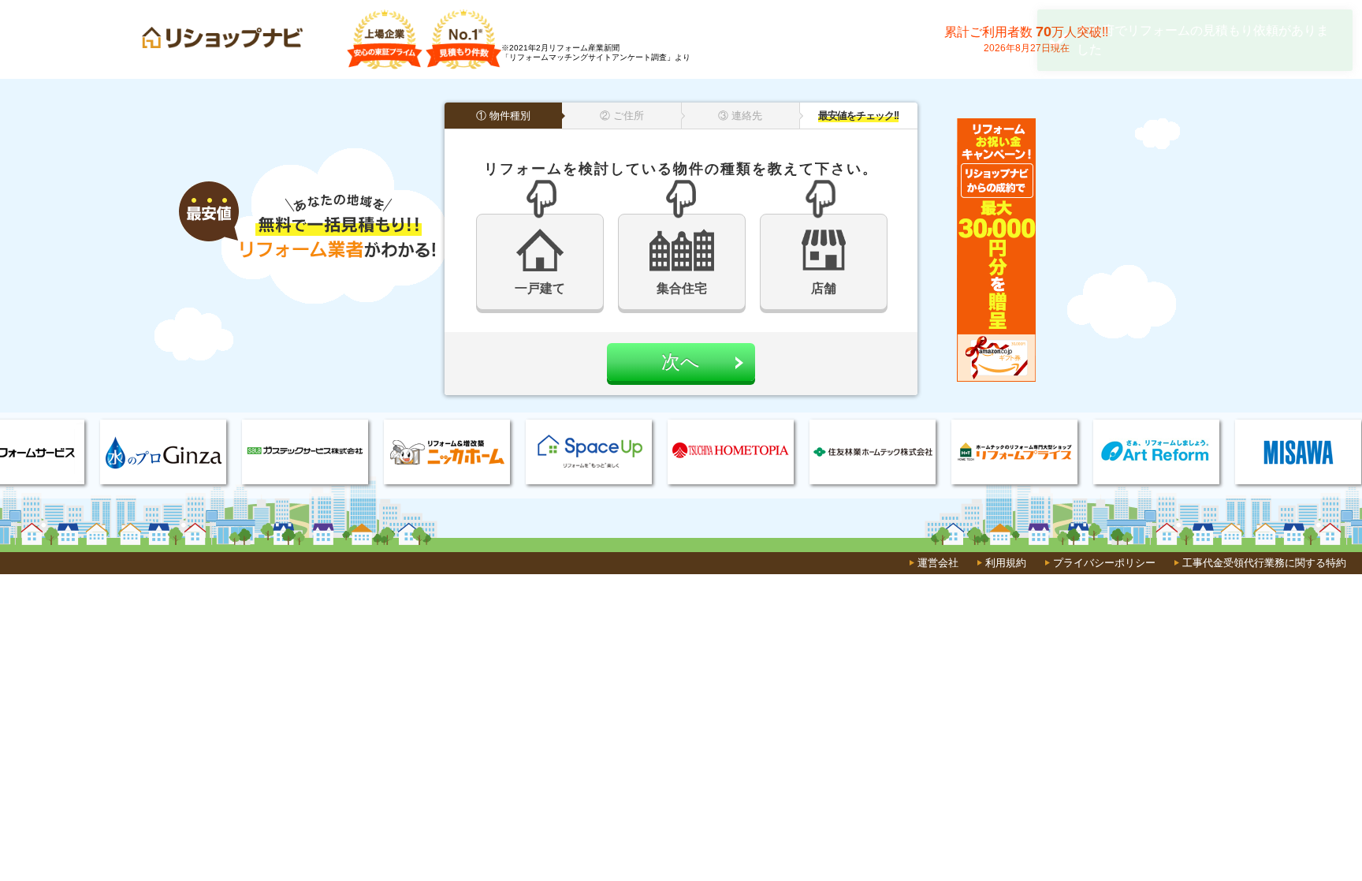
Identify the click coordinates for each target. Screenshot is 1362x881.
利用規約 (1005, 563)
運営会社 (937, 563)
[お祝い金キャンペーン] (996, 378)
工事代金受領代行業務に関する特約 (1264, 563)
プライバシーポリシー (1104, 563)
